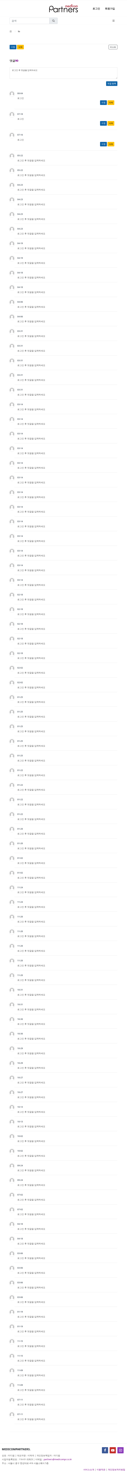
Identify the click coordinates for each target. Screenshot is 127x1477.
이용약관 (101, 1469)
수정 (13, 47)
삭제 (20, 47)
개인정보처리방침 (116, 1469)
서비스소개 (88, 1469)
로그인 (96, 8)
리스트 (113, 47)
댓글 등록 (111, 83)
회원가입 (110, 8)
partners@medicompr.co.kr (58, 1459)
